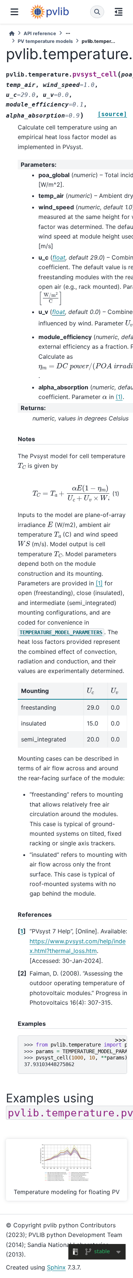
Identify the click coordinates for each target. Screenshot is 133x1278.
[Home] (12, 33)
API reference (40, 33)
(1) (119, 396)
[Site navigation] (14, 12)
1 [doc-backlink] (21, 931)
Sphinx (56, 1267)
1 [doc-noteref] (99, 583)
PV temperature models (45, 41)
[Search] (97, 12)
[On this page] (118, 12)
